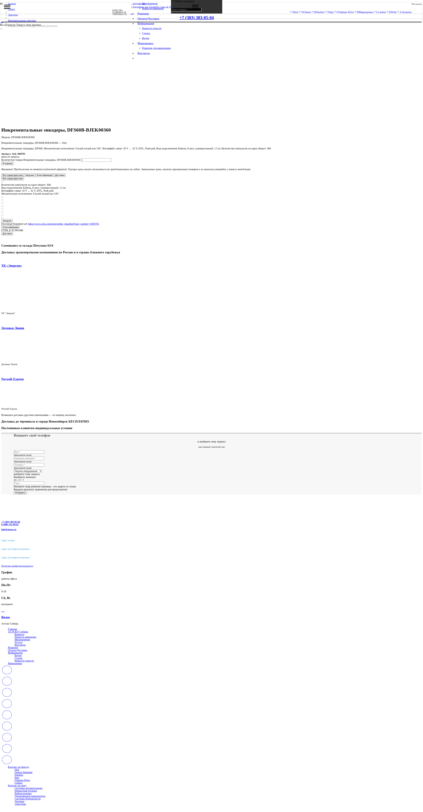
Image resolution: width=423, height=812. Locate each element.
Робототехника (23, 793)
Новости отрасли (24, 660)
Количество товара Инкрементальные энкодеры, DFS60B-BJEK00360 (40, 159)
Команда (19, 634)
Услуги (18, 642)
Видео (18, 655)
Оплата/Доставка (17, 650)
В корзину (8, 163)
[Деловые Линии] (43, 358)
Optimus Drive (22, 780)
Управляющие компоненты (30, 796)
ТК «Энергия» (11, 265)
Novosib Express (12, 379)
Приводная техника (26, 790)
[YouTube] (1, 27)
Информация (15, 652)
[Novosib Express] (30, 403)
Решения (13, 647)
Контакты (20, 644)
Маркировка (15, 663)
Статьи (18, 658)
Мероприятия (22, 639)
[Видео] (211, 610)
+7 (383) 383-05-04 (10, 522)
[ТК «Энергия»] (56, 307)
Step (17, 777)
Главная (12, 629)
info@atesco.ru (8, 529)
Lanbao (18, 782)
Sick (17, 769)
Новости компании (25, 637)
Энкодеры (20, 804)
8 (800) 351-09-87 (10, 524)
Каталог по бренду (18, 767)
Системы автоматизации (28, 788)
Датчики (19, 801)
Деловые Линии (12, 328)
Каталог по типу (17, 785)
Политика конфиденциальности (17, 566)
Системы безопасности (28, 798)
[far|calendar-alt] (211, 670)
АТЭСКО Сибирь (18, 631)
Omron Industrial (23, 772)
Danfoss (19, 775)
